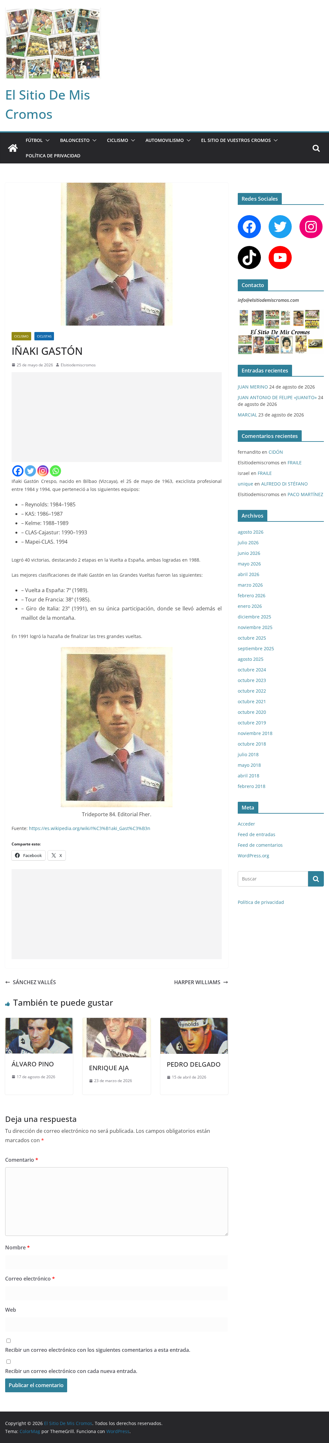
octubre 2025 (252, 638)
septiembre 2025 (256, 648)
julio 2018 (248, 754)
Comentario (21, 1159)
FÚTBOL (34, 140)
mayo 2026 (249, 564)
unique (245, 484)
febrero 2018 (251, 786)
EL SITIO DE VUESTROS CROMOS (236, 140)
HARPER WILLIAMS (197, 982)
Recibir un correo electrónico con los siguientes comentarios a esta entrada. (97, 1349)
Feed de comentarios (260, 845)
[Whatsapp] (55, 471)
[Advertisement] (117, 417)
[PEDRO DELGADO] (194, 1022)
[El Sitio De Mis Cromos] (13, 148)
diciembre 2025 (254, 617)
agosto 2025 (250, 659)
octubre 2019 (252, 723)
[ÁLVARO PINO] (39, 1022)
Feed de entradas (256, 834)
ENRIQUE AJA (109, 1067)
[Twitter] (30, 471)
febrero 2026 (251, 595)
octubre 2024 (252, 670)
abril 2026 (248, 574)
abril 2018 (248, 776)
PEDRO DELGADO (194, 1064)
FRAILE (295, 462)
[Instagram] (43, 471)
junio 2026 (249, 553)
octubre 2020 (252, 712)
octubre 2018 (252, 744)
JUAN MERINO (253, 387)
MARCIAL (247, 415)
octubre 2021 (252, 701)
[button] (46, 140)
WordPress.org (253, 856)
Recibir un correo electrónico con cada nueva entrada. (71, 1371)
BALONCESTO (75, 140)
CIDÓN (276, 452)
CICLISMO (117, 140)
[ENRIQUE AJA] (116, 1022)
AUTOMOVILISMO (165, 140)
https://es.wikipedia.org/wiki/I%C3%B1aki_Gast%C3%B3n (89, 828)
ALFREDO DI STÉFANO (284, 484)
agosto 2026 (250, 532)
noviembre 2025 (255, 627)
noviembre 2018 (255, 733)
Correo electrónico (30, 1278)
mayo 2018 (249, 765)
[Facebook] (17, 471)
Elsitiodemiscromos (78, 365)
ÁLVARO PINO (33, 1064)
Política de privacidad (53, 156)
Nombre (17, 1247)
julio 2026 (248, 542)
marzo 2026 (250, 585)
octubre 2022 (252, 691)
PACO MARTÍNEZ (305, 494)
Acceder (246, 824)
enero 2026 (250, 606)
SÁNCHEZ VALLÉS (34, 982)
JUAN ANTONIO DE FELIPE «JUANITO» (277, 397)
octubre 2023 (252, 680)
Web (10, 1309)
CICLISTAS (44, 336)
